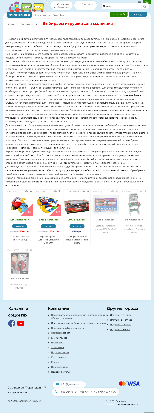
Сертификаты (58, 357)
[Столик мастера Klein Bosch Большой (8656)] (134, 204)
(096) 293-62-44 (61, 4)
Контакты (56, 362)
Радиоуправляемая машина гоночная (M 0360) (77, 239)
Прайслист (57, 342)
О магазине (57, 347)
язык (147, 2)
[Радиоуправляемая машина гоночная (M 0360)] (77, 204)
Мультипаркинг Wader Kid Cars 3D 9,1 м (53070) (48, 239)
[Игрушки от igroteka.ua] (28, 11)
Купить (20, 226)
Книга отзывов (59, 338)
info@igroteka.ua (70, 384)
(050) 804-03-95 (61, 7)
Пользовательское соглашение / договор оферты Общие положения (79, 317)
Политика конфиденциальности (69, 328)
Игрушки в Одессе (120, 324)
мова (139, 2)
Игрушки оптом (60, 352)
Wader (55, 15)
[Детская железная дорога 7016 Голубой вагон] (106, 204)
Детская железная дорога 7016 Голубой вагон (105, 229)
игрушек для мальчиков (45, 102)
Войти (137, 14)
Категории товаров (19, 15)
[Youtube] (21, 326)
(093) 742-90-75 (85, 4)
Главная (11, 24)
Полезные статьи (29, 24)
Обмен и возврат (60, 333)
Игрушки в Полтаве (121, 319)
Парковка (11, 147)
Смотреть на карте (17, 392)
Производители (60, 367)
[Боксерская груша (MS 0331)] (20, 263)
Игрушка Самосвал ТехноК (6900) (19, 238)
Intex (62, 15)
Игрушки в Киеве (120, 329)
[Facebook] (12, 326)
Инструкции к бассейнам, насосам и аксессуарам (78, 323)
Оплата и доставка (43, 15)
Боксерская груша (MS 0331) (19, 286)
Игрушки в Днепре (120, 315)
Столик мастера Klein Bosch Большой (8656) (134, 229)
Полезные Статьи (61, 371)
